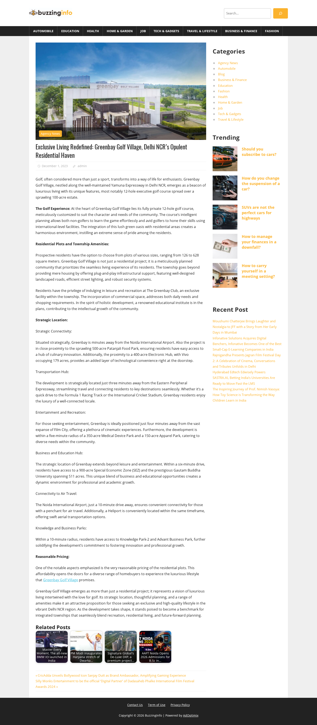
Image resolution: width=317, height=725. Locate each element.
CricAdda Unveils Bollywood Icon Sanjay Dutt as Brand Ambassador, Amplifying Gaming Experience (112, 675)
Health (93, 31)
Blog (221, 74)
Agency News (50, 133)
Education (70, 31)
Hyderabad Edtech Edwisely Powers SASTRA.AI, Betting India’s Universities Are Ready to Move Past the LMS (244, 378)
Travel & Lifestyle (202, 31)
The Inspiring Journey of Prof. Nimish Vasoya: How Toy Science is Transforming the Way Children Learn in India (246, 395)
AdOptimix (190, 715)
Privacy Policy (180, 705)
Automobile (43, 31)
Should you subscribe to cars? (259, 151)
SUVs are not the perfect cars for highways (258, 213)
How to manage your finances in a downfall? (259, 242)
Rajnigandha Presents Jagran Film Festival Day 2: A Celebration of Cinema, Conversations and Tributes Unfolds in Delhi (247, 361)
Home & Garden (120, 31)
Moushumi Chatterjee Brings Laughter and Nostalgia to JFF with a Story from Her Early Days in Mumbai (245, 327)
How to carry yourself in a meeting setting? (258, 271)
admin (82, 166)
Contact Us (135, 705)
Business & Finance (241, 31)
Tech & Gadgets (166, 31)
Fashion (272, 31)
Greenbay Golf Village (60, 580)
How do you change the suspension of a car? (261, 184)
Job (143, 31)
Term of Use (156, 705)
